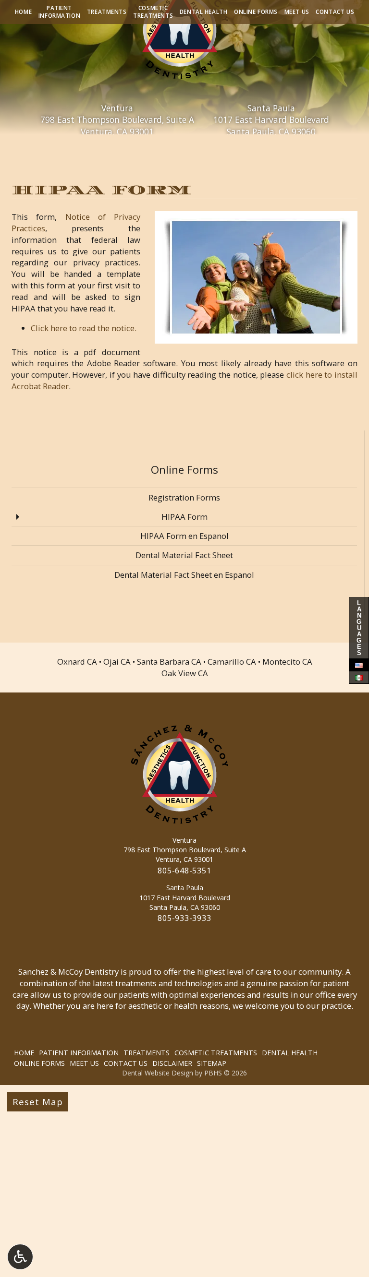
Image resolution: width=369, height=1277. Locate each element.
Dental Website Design (157, 1072)
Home (23, 11)
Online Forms (256, 11)
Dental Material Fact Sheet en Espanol (184, 574)
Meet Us (296, 11)
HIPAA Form (184, 516)
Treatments (107, 11)
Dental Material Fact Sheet (184, 555)
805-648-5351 (184, 870)
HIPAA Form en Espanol (184, 535)
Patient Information (79, 1052)
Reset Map (37, 1102)
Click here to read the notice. (83, 328)
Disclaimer (172, 1063)
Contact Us (335, 11)
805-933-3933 (184, 917)
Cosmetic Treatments (215, 1052)
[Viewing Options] (20, 1257)
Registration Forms (184, 497)
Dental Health (204, 11)
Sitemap (211, 1063)
